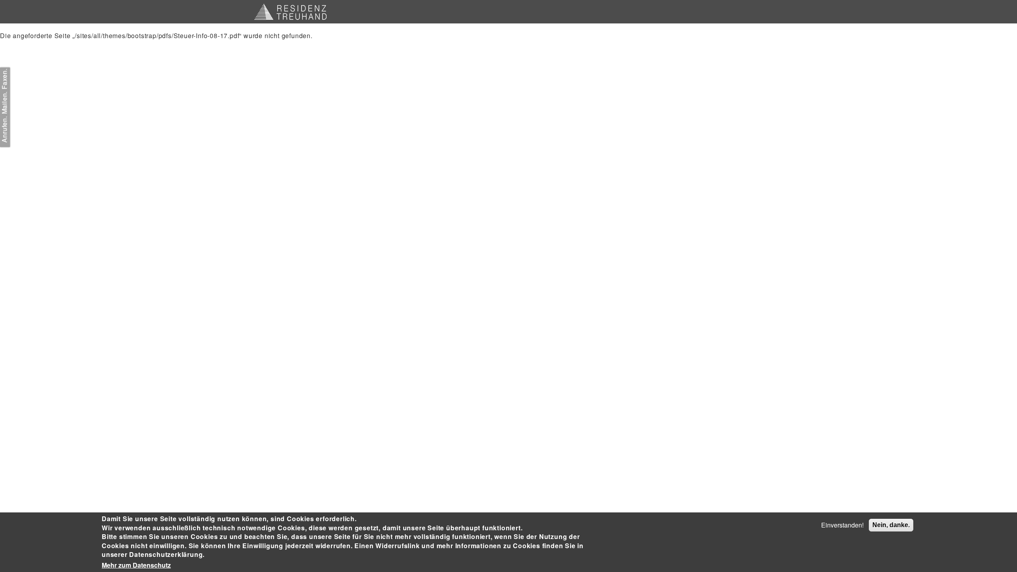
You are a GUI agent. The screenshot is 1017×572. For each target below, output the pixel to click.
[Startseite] (293, 12)
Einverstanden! (842, 525)
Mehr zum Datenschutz (136, 565)
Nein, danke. (891, 525)
